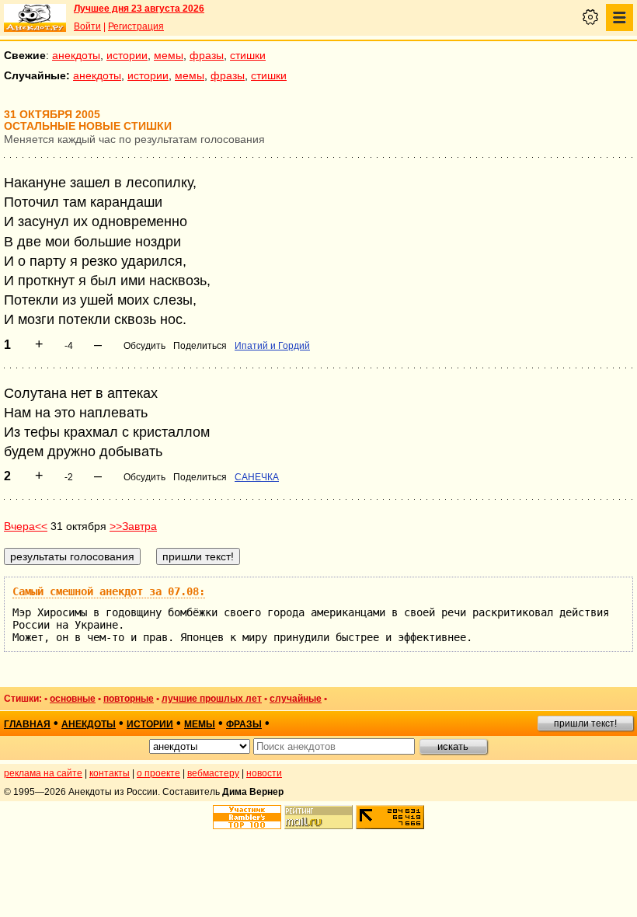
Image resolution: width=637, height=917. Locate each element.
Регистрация (136, 26)
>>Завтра (133, 526)
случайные (296, 698)
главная (27, 724)
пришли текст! (585, 723)
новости (264, 773)
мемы (168, 55)
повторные (128, 698)
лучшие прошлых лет (212, 698)
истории (127, 55)
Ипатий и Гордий (272, 345)
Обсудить (144, 345)
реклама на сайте (43, 773)
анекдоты (76, 55)
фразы (207, 55)
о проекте (158, 773)
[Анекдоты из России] (35, 18)
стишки (248, 55)
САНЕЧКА (257, 477)
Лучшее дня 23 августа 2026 (139, 8)
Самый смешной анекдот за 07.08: (108, 591)
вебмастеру (213, 773)
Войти (87, 26)
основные (73, 698)
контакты (109, 773)
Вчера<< (25, 526)
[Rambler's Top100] (247, 817)
